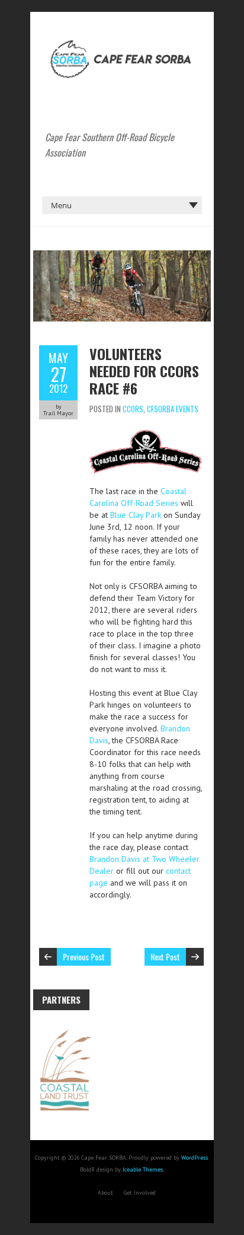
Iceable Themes (143, 1169)
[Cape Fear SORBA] (122, 41)
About (105, 1192)
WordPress (194, 1157)
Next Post (165, 956)
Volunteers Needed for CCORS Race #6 (144, 371)
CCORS (133, 409)
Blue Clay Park (135, 515)
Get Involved (140, 1192)
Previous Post (84, 956)
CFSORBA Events (172, 409)
